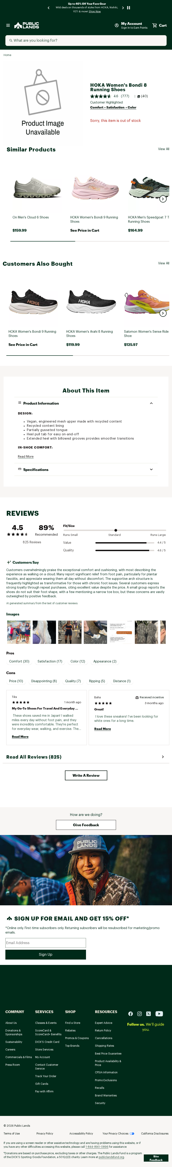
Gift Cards (41, 1084)
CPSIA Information (106, 1072)
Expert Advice (103, 1023)
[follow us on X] (150, 1013)
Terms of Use (12, 1133)
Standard (114, 534)
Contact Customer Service (46, 1066)
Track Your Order (45, 1076)
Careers (10, 1049)
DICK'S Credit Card (47, 1042)
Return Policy (103, 1030)
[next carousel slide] (123, 7)
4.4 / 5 (161, 542)
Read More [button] (26, 456)
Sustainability (13, 1042)
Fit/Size (69, 526)
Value (67, 542)
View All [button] (163, 149)
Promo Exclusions (106, 1080)
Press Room (12, 1064)
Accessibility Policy (81, 1133)
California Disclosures (154, 1133)
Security (100, 1103)
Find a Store (72, 1023)
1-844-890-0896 (97, 1146)
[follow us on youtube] (159, 1013)
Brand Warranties (106, 1095)
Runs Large (158, 534)
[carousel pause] (128, 7)
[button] (163, 199)
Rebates (70, 1030)
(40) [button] (144, 96)
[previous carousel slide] (49, 7)
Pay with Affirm (44, 1091)
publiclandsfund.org (111, 1157)
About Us (11, 1023)
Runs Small (70, 534)
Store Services (44, 1049)
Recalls (99, 1088)
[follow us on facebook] (132, 1013)
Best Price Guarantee (108, 1053)
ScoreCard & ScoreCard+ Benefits (48, 1032)
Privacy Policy (45, 1133)
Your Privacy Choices (115, 1133)
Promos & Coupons (77, 1038)
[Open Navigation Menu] (8, 25)
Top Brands (72, 1045)
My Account (42, 1057)
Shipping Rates (104, 1045)
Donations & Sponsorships (13, 1032)
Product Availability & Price (108, 1063)
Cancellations (103, 1038)
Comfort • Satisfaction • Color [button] (113, 107)
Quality (68, 550)
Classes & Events (45, 1023)
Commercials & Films (18, 1057)
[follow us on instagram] (141, 1013)
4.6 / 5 (161, 550)
